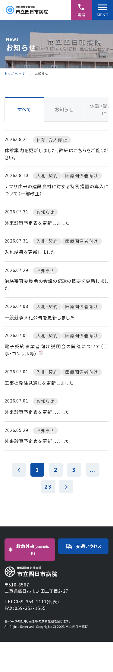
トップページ (16, 73)
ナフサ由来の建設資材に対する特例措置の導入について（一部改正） (56, 190)
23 (48, 486)
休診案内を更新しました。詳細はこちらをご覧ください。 (56, 154)
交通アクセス (89, 546)
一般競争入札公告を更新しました (39, 317)
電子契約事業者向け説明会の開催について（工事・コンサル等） (56, 350)
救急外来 (32, 549)
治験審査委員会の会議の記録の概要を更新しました (56, 284)
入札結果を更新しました (30, 252)
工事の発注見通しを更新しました (39, 383)
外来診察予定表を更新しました (37, 223)
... (92, 469)
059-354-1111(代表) (37, 601)
